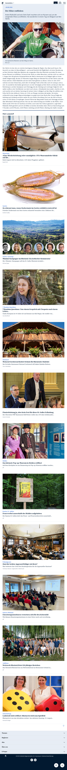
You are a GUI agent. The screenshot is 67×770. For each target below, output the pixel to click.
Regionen (5, 738)
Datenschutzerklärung (47, 756)
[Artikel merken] (56, 765)
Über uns (5, 747)
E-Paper (4, 751)
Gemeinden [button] (9, 3)
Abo (56, 3)
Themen (4, 733)
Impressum (38, 756)
